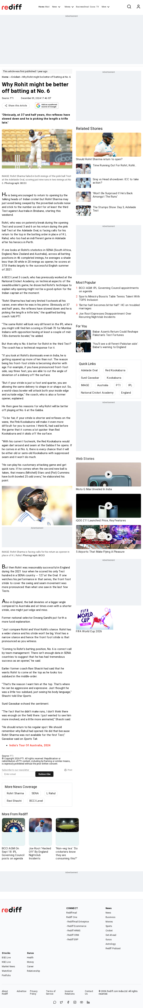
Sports (109, 926)
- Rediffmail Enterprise (77, 921)
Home (41, 7)
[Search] (129, 7)
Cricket (15, 77)
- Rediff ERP (72, 939)
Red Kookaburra (115, 370)
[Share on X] (61, 1002)
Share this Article (17, 105)
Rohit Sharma (15, 793)
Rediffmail (71, 912)
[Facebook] (68, 1002)
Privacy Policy (33, 992)
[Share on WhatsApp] (54, 1002)
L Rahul (51, 793)
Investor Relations (70, 992)
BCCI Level (36, 800)
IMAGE (85, 385)
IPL (130, 385)
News (54, 7)
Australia (102, 385)
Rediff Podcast (113, 948)
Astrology (111, 944)
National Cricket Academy (97, 392)
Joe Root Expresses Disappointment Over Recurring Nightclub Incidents (105, 315)
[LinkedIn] (88, 1002)
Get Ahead (111, 935)
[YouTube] (81, 1002)
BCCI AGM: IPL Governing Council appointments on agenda (109, 289)
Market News (8, 966)
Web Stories (85, 459)
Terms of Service (50, 992)
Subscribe (44, 774)
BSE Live (6, 957)
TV (97, 7)
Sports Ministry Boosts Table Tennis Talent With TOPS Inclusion (109, 298)
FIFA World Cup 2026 (89, 631)
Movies (109, 921)
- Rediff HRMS (73, 930)
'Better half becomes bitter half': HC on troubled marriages (109, 306)
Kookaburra (114, 377)
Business (110, 917)
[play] (108, 474)
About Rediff (5, 992)
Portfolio (6, 975)
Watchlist (7, 971)
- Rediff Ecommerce (76, 926)
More (104, 7)
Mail (47, 7)
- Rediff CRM (72, 935)
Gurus (93, 7)
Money (67, 7)
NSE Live (6, 962)
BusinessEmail (82, 7)
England (126, 392)
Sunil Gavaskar (90, 377)
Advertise (21, 991)
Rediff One (71, 917)
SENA (35, 793)
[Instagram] (74, 1002)
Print (70, 770)
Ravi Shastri (14, 800)
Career (30, 966)
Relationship (33, 971)
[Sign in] (138, 7)
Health (30, 957)
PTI (12, 98)
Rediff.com (112, 991)
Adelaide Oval (89, 370)
